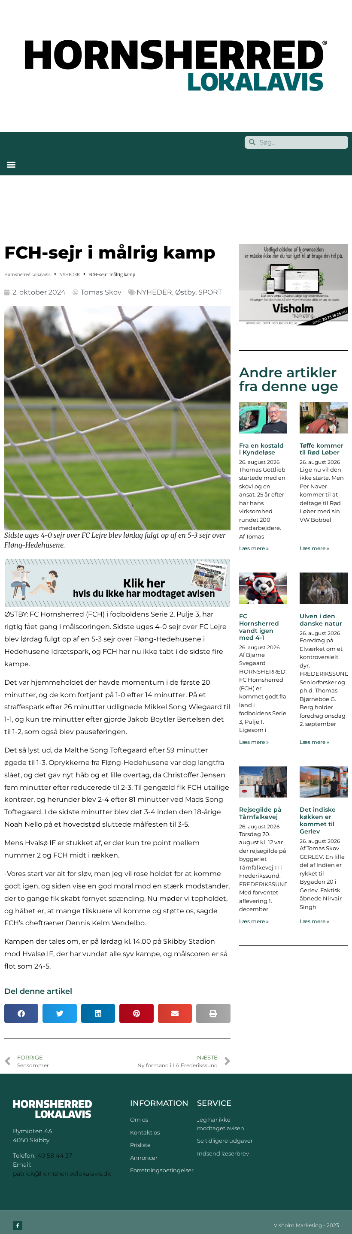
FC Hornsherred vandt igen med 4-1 (259, 626)
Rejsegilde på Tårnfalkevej (260, 813)
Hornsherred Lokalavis (27, 274)
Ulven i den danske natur (321, 619)
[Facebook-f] (17, 1225)
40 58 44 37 (54, 1155)
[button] (11, 164)
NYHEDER (69, 274)
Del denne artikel (38, 991)
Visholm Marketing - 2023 (306, 1225)
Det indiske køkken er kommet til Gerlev (318, 820)
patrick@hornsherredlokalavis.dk (62, 1173)
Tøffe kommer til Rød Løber (321, 449)
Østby (185, 292)
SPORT (210, 292)
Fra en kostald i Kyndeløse (261, 449)
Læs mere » (254, 548)
